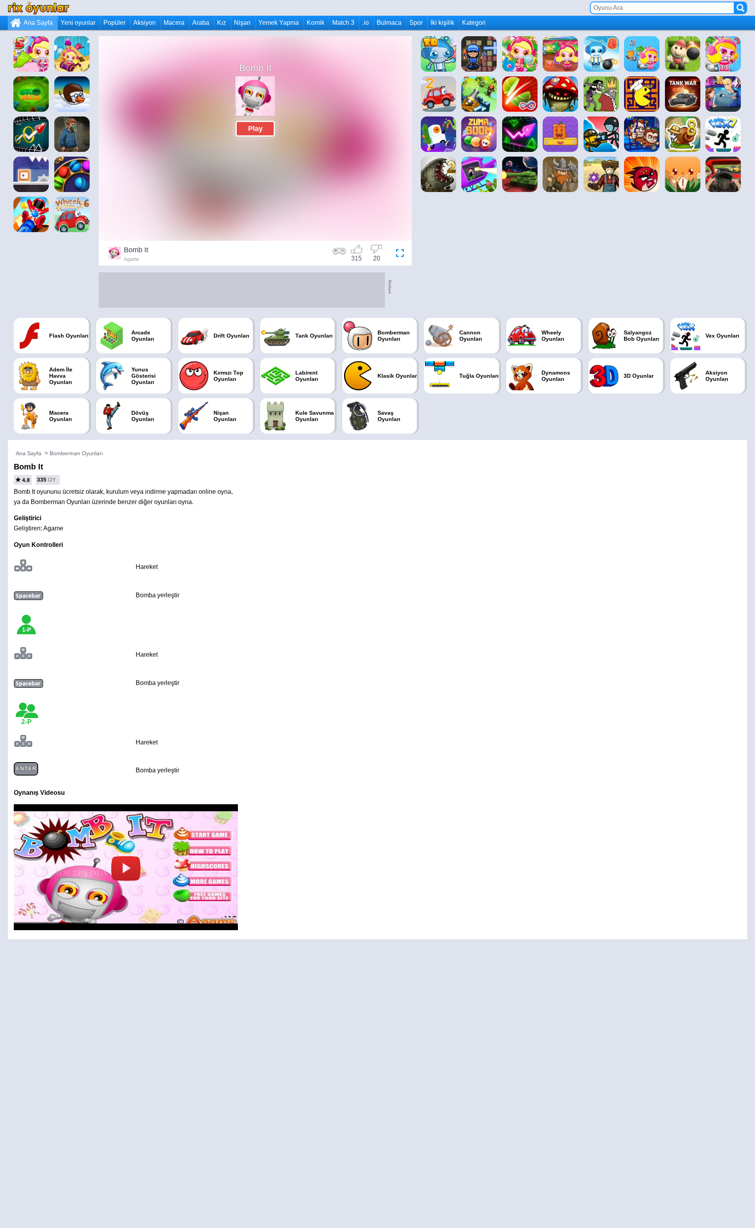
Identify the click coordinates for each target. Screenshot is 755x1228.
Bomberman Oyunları (76, 453)
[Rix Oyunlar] (38, 7)
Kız (221, 22)
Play (255, 129)
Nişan (242, 22)
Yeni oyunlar (78, 22)
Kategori (474, 22)
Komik (315, 22)
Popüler (114, 22)
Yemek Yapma (278, 22)
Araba (200, 22)
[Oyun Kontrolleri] (339, 254)
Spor (416, 22)
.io (365, 22)
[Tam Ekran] (398, 254)
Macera (174, 22)
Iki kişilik (442, 22)
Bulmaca (389, 22)
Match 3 (343, 22)
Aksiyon (144, 22)
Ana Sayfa (38, 22)
